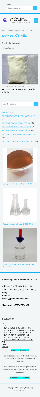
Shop (4, 325)
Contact (5, 347)
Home (4, 30)
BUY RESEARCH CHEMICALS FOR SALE (17, 328)
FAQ (3, 342)
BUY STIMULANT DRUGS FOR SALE (16, 335)
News (4, 344)
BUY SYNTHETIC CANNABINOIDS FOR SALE (19, 330)
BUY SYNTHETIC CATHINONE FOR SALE (18, 333)
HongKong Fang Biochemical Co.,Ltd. (19, 19)
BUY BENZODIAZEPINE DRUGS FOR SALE (18, 340)
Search (9, 4)
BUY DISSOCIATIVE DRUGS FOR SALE (17, 337)
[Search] (35, 8)
